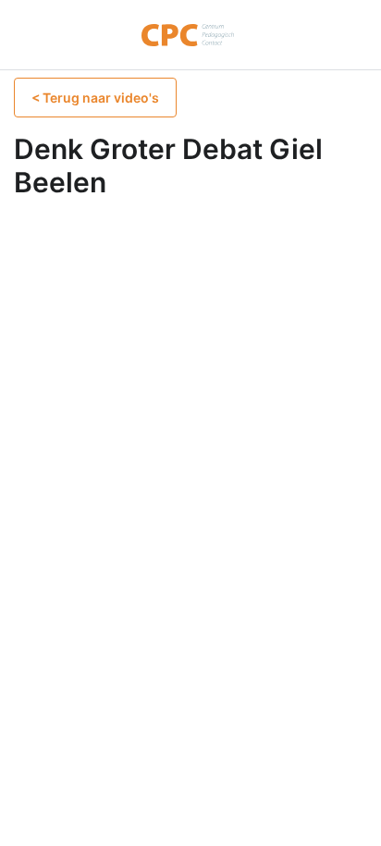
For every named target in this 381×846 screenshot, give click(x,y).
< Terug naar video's (95, 97)
